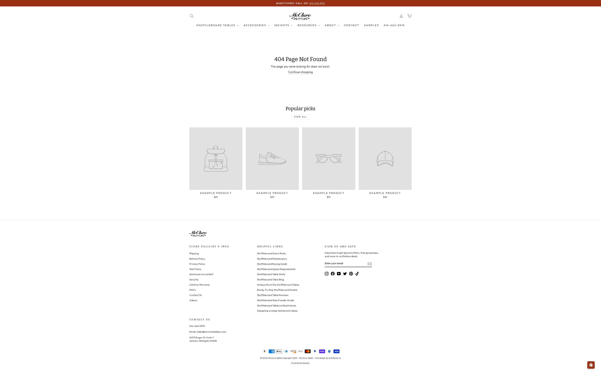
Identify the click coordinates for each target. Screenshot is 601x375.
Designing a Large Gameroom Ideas (277, 310)
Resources (308, 25)
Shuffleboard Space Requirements (276, 269)
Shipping (194, 253)
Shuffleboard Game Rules (271, 253)
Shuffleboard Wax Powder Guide (275, 300)
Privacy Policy (197, 263)
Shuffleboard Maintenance (272, 258)
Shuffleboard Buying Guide (272, 263)
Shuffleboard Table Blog (270, 279)
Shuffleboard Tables (216, 25)
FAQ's (192, 289)
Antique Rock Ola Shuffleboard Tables (278, 284)
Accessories (255, 25)
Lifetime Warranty (199, 284)
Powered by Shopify (300, 363)
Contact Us (195, 295)
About (331, 25)
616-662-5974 (394, 25)
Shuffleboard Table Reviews (272, 295)
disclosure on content (201, 274)
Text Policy (195, 269)
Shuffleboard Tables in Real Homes (276, 305)
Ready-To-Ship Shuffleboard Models (277, 289)
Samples (371, 25)
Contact (351, 25)
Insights (282, 25)
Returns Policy (197, 258)
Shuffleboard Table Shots (271, 274)
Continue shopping (300, 72)
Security (194, 279)
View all (300, 117)
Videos (193, 300)
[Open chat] (591, 365)
